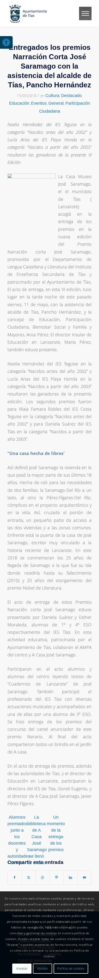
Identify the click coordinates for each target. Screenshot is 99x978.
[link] (6, 42)
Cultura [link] (52, 95)
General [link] (56, 103)
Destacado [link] (71, 95)
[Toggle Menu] (85, 13)
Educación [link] (19, 103)
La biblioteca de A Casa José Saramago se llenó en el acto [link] (36, 840)
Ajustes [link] (42, 968)
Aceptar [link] (21, 968)
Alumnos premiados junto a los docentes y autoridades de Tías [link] (17, 840)
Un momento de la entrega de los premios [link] (56, 833)
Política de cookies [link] (70, 968)
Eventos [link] (39, 103)
